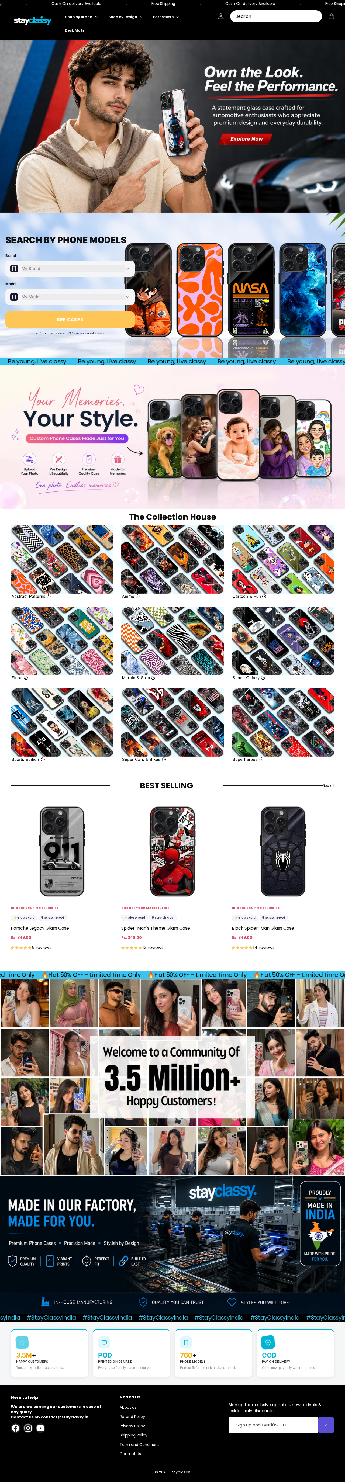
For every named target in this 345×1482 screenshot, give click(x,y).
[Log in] (221, 16)
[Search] (316, 17)
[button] (331, 16)
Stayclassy (180, 1472)
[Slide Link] (172, 126)
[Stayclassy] (33, 21)
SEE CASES (70, 319)
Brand (10, 255)
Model (11, 284)
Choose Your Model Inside (35, 908)
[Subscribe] (326, 1425)
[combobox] (276, 16)
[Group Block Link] (62, 562)
